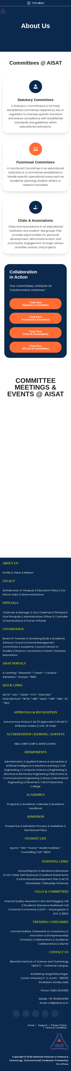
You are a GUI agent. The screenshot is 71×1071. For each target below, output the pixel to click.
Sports (14, 848)
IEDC (7, 703)
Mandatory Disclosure (54, 871)
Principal (60, 612)
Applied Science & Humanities (45, 761)
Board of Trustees (14, 638)
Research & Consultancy (50, 931)
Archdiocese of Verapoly (18, 590)
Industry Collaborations (37, 939)
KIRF (52, 699)
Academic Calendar (35, 804)
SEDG (47, 852)
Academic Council (32, 646)
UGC (15, 694)
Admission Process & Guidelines (43, 826)
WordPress (62, 1064)
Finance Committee (28, 651)
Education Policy (47, 590)
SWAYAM (44, 694)
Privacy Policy (59, 1025)
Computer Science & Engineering (43, 770)
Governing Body (39, 638)
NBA (59, 699)
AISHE (42, 744)
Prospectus (12, 826)
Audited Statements (55, 875)
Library (46, 778)
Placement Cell (35, 782)
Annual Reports (28, 871)
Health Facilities (49, 848)
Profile (7, 572)
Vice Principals (12, 616)
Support (42, 1025)
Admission (9, 677)
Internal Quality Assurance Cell (24, 901)
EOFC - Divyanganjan (53, 909)
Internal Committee (24, 909)
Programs (13, 804)
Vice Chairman (42, 612)
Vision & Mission (23, 572)
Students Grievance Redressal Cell (46, 905)
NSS (23, 848)
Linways (23, 677)
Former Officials (36, 620)
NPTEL (26, 699)
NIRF (35, 699)
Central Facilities (20, 931)
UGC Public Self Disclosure (22, 875)
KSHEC (25, 694)
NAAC (43, 699)
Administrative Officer (38, 616)
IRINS (33, 677)
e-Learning (9, 673)
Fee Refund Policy (35, 830)
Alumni (64, 944)
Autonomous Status (17, 721)
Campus (50, 673)
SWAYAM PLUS (11, 699)
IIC (66, 699)
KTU (33, 694)
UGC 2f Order (47, 726)
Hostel (32, 848)
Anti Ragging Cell (57, 901)
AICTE (6, 694)
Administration (13, 761)
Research (25, 673)
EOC (56, 913)
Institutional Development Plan (38, 879)
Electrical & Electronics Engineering (26, 774)
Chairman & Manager (16, 612)
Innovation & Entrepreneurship (49, 935)
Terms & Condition (56, 1027)
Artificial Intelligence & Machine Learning (31, 765)
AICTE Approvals (43, 721)
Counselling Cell (31, 852)
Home (31, 1025)
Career (38, 673)
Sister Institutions (33, 594)
